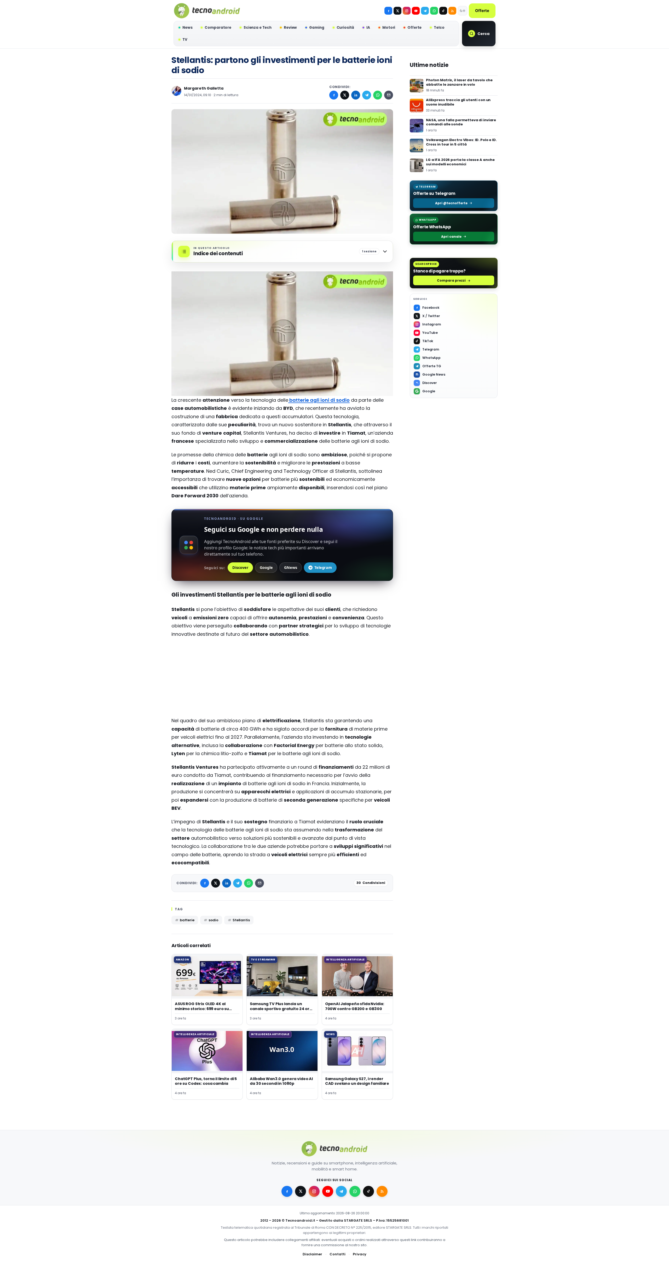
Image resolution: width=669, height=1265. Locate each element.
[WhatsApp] (377, 95)
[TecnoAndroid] (207, 11)
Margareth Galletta (203, 88)
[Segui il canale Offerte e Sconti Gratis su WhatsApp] (434, 11)
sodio (213, 920)
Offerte (482, 10)
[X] (397, 11)
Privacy (359, 1254)
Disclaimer (312, 1254)
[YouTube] (416, 11)
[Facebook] (388, 11)
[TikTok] (443, 11)
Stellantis (241, 920)
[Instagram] (407, 11)
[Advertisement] (282, 679)
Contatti (337, 1254)
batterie (187, 920)
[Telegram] (425, 11)
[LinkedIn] (355, 95)
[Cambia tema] (462, 10)
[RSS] (452, 11)
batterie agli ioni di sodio (319, 400)
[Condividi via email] (388, 95)
